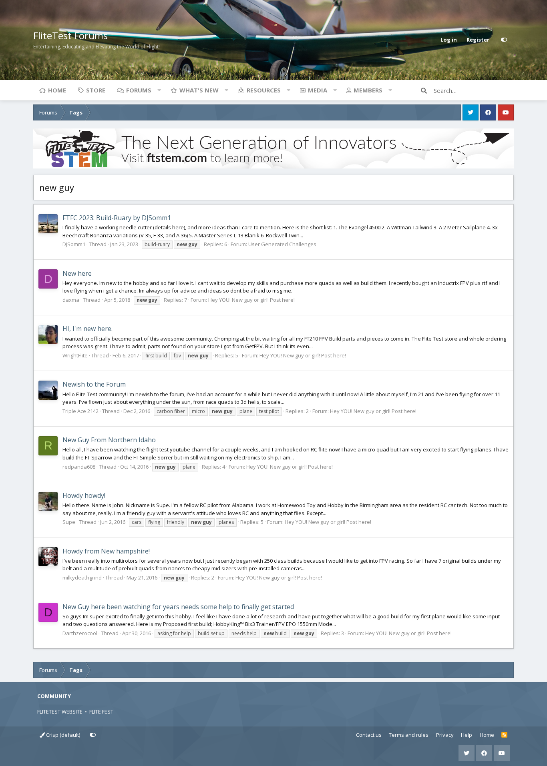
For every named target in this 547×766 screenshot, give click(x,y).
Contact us (369, 734)
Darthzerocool (79, 633)
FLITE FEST (101, 711)
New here (77, 273)
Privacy (445, 734)
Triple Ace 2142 (80, 411)
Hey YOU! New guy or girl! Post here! (251, 299)
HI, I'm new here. (87, 328)
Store (95, 90)
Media (317, 90)
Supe (68, 521)
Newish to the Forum (94, 384)
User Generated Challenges (282, 244)
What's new (199, 90)
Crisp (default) (62, 734)
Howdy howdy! (83, 495)
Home (57, 90)
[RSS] (504, 735)
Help (466, 734)
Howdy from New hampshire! (106, 551)
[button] (159, 90)
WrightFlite (75, 355)
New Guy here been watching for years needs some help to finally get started (178, 606)
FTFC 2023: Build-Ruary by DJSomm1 (116, 217)
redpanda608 (78, 466)
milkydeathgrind (82, 577)
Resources (264, 90)
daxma (70, 299)
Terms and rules (408, 734)
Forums (138, 90)
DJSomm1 (73, 244)
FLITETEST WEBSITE (59, 711)
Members (368, 90)
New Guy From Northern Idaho (109, 439)
